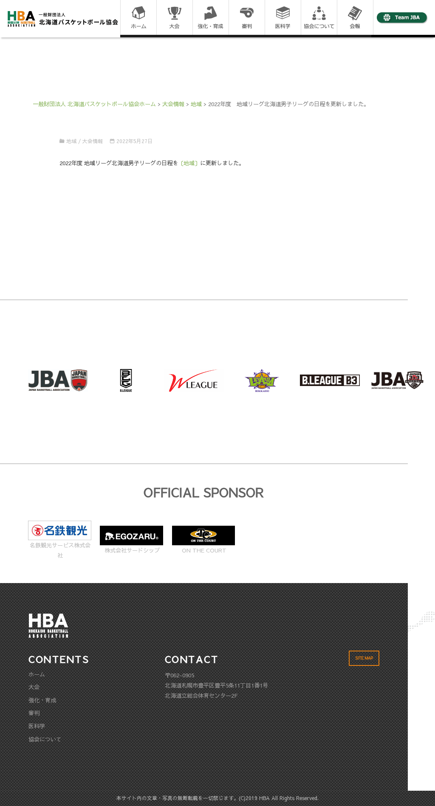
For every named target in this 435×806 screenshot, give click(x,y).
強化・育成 (42, 700)
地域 (71, 141)
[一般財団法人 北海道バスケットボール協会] (63, 18)
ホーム (36, 674)
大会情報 (92, 141)
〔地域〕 (189, 163)
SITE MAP (364, 658)
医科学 (36, 726)
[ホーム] (138, 18)
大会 (34, 687)
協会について (45, 739)
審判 (34, 713)
